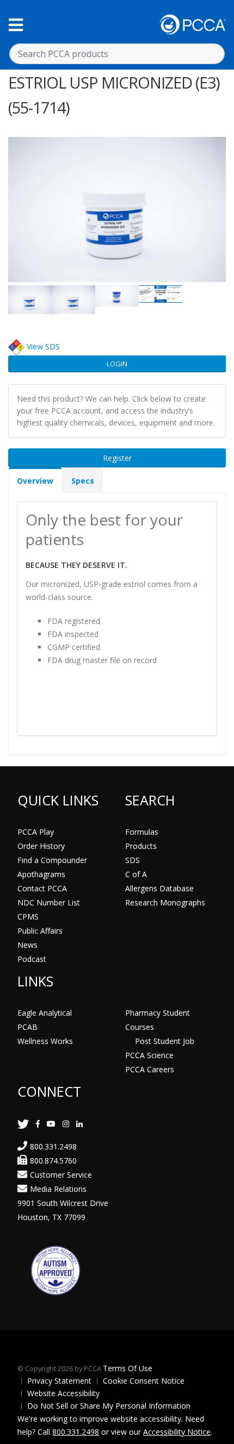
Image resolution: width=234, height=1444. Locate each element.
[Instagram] (66, 1123)
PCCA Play (35, 832)
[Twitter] (23, 1123)
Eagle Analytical (44, 1013)
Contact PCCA (42, 888)
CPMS (28, 916)
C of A (136, 874)
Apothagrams (41, 874)
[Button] (15, 24)
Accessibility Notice (177, 1432)
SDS (132, 860)
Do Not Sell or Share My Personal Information (108, 1406)
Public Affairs (40, 931)
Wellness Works (45, 1041)
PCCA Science (149, 1055)
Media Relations (58, 1189)
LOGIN (117, 363)
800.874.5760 (53, 1160)
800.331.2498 (53, 1146)
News (27, 945)
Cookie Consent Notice (143, 1381)
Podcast (31, 959)
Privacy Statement (59, 1381)
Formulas (141, 832)
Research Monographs (165, 902)
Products (141, 846)
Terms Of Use (127, 1368)
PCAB (27, 1027)
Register (117, 458)
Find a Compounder (52, 860)
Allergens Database (159, 888)
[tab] (35, 480)
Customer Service (61, 1175)
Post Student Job (164, 1041)
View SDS (43, 346)
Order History (41, 846)
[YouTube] (51, 1123)
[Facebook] (38, 1123)
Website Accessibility (63, 1393)
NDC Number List (48, 902)
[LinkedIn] (79, 1123)
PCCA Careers (149, 1069)
